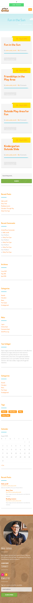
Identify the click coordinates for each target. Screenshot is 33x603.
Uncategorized (5, 305)
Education (3, 298)
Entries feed (4, 327)
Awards (3, 295)
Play (20, 411)
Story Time (4, 203)
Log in (2, 324)
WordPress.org (5, 332)
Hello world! (4, 201)
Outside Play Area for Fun (16, 112)
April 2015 (3, 276)
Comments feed (5, 329)
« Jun (2, 465)
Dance (4, 411)
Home (19, 24)
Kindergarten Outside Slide (11, 147)
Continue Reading (10, 59)
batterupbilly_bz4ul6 (11, 50)
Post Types (4, 303)
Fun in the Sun (12, 44)
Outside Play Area (27, 24)
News (2, 300)
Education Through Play (7, 208)
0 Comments (23, 50)
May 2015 (3, 274)
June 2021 (4, 271)
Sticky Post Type (5, 211)
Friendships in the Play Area (14, 78)
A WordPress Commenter (8, 230)
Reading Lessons (5, 206)
